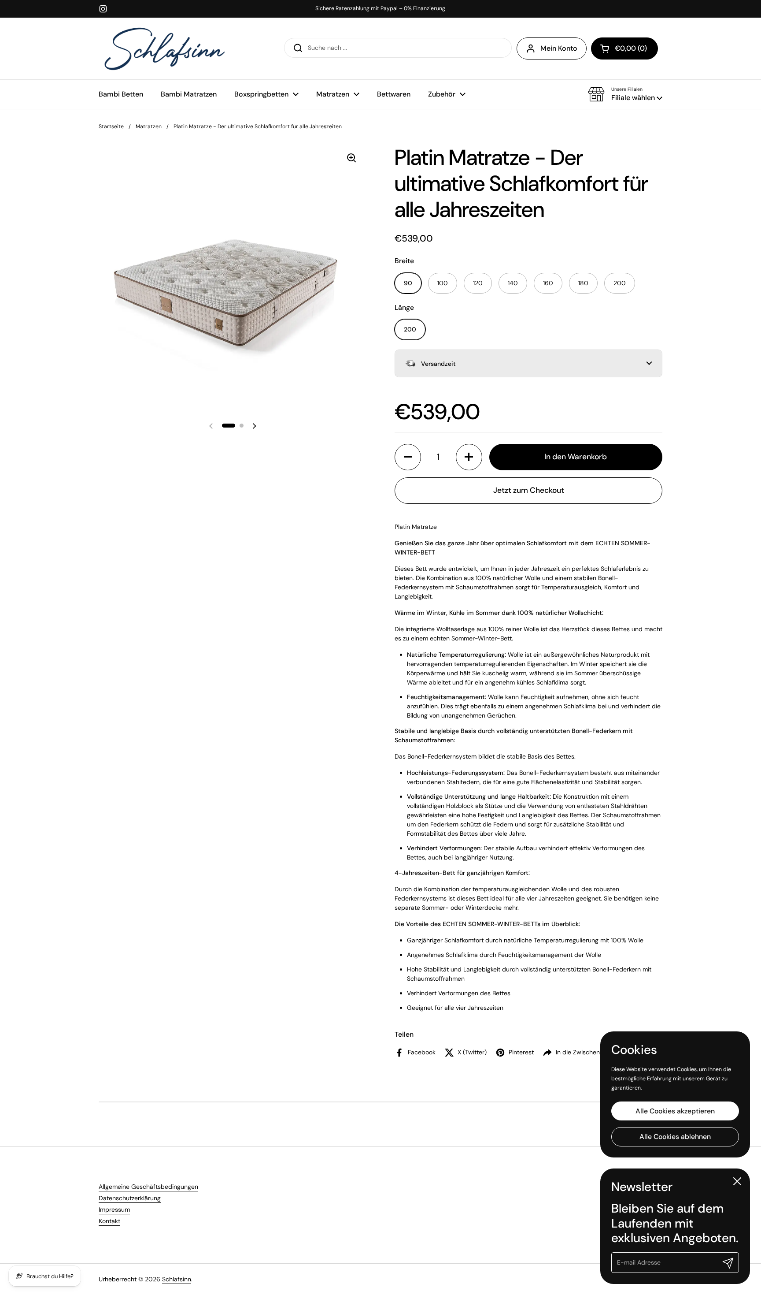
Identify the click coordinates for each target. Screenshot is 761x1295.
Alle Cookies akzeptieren (675, 1110)
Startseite (111, 126)
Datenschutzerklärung (130, 1198)
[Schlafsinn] (165, 48)
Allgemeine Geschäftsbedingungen (148, 1187)
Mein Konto (558, 48)
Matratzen (149, 126)
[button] (625, 94)
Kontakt (109, 1221)
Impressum (114, 1209)
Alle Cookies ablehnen (675, 1136)
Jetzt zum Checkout (528, 490)
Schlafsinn (176, 1279)
